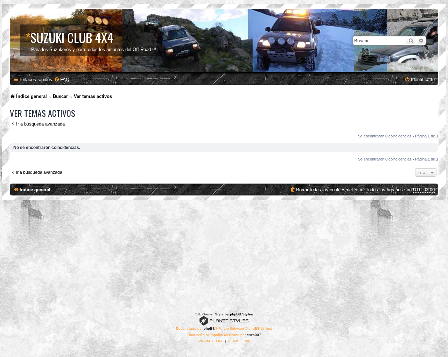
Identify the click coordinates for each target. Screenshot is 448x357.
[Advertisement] (224, 252)
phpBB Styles (241, 314)
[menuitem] (61, 79)
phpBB (209, 328)
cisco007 (254, 335)
